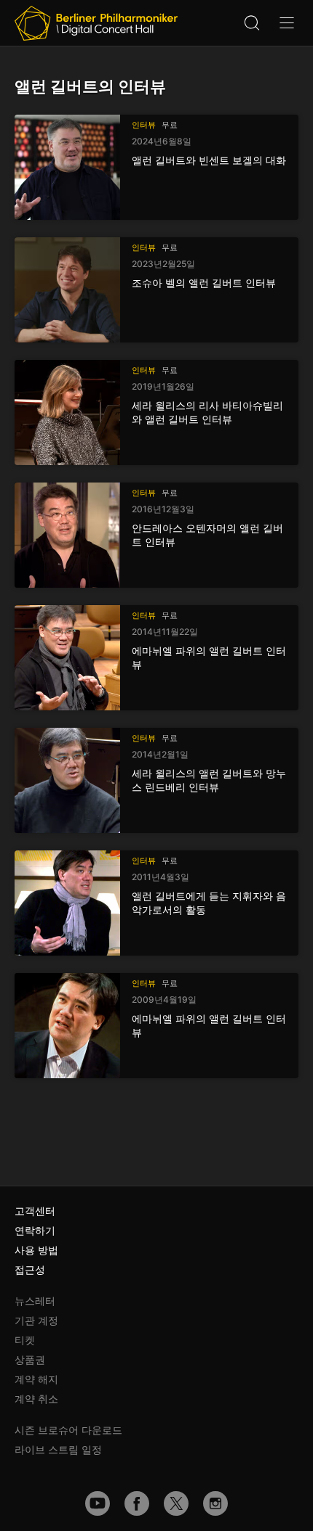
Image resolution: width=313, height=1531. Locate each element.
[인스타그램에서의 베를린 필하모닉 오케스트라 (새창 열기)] (215, 1503)
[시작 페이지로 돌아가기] (96, 23)
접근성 (30, 1269)
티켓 (25, 1340)
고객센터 (35, 1210)
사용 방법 (36, 1250)
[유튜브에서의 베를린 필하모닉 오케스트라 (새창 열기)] (97, 1503)
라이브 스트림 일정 (58, 1449)
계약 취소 (36, 1398)
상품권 (30, 1359)
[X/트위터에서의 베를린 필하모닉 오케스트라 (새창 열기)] (176, 1503)
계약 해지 (36, 1379)
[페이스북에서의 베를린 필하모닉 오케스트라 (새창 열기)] (136, 1503)
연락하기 (35, 1230)
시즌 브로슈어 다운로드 (68, 1430)
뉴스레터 (35, 1300)
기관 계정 (36, 1320)
